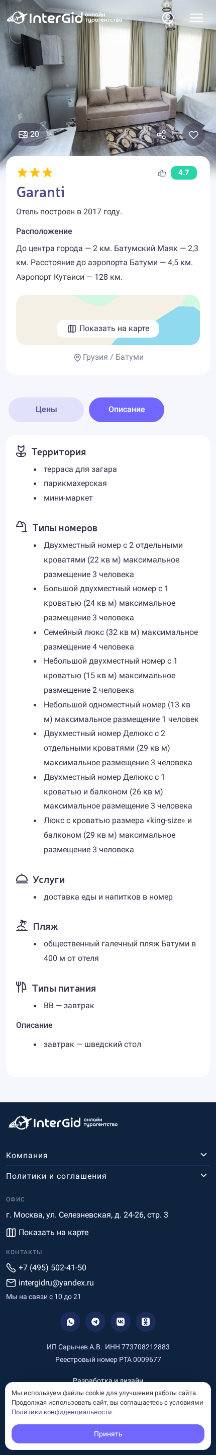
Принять (108, 1434)
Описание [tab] (127, 409)
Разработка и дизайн (108, 1381)
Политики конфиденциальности (62, 1412)
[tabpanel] (108, 756)
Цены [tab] (46, 409)
